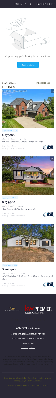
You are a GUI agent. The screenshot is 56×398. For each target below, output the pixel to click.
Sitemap (29, 381)
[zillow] (25, 320)
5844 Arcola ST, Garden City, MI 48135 (19, 208)
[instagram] (31, 320)
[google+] (42, 320)
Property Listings (20, 381)
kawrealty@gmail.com (28, 348)
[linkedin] (19, 320)
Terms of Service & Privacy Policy (15, 378)
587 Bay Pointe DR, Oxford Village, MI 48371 (22, 141)
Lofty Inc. (20, 385)
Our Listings (23, 4)
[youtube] (36, 320)
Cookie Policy (32, 378)
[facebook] (13, 320)
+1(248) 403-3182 (28, 343)
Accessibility (37, 381)
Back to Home (28, 64)
